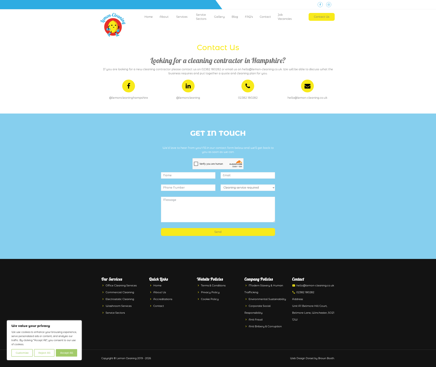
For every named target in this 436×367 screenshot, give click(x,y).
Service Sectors (201, 16)
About (164, 16)
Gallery (219, 16)
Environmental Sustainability (267, 299)
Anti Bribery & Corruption (265, 326)
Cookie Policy (210, 299)
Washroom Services (118, 306)
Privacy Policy (210, 292)
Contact (265, 16)
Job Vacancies (285, 16)
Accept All (66, 352)
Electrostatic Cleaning (120, 299)
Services (182, 16)
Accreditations (162, 299)
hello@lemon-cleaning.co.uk (127, 4)
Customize (22, 352)
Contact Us (321, 16)
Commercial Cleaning (120, 292)
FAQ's (249, 16)
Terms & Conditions (213, 285)
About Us (159, 292)
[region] (44, 340)
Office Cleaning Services (121, 285)
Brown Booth (326, 358)
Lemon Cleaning (126, 358)
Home (148, 16)
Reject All (44, 352)
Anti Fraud (255, 319)
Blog (235, 16)
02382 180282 (164, 4)
